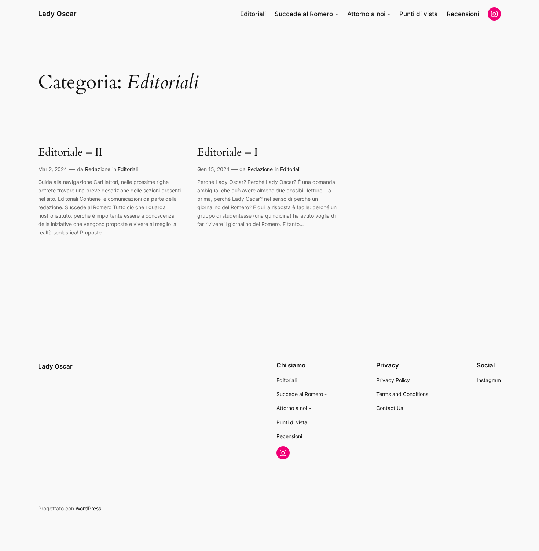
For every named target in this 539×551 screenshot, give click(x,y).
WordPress (88, 508)
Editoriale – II (70, 152)
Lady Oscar (57, 13)
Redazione (97, 169)
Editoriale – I (227, 152)
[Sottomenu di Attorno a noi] (388, 14)
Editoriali (128, 169)
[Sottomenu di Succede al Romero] (336, 14)
